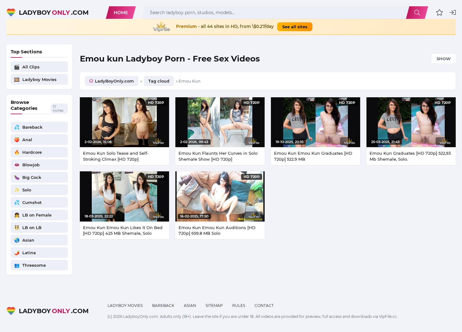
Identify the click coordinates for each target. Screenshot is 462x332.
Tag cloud (158, 80)
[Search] (417, 12)
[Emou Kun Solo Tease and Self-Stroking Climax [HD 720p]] (124, 122)
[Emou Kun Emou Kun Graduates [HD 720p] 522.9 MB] (315, 122)
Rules (238, 305)
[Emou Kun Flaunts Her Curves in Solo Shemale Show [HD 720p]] (220, 122)
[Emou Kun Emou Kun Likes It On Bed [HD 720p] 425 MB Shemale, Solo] (124, 196)
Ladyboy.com (54, 12)
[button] (439, 12)
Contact (264, 305)
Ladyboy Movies (125, 305)
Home (121, 12)
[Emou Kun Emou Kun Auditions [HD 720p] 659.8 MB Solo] (220, 196)
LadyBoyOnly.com (114, 80)
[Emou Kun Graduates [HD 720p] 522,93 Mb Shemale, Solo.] (411, 122)
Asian (190, 305)
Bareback (163, 305)
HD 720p (156, 102)
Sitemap (214, 305)
